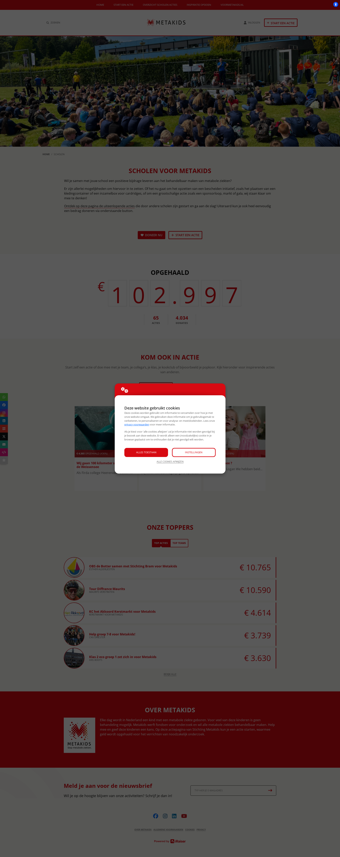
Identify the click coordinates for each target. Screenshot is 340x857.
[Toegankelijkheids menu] (335, 4)
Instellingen (193, 452)
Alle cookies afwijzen (170, 461)
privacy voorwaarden (136, 424)
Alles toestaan (146, 452)
